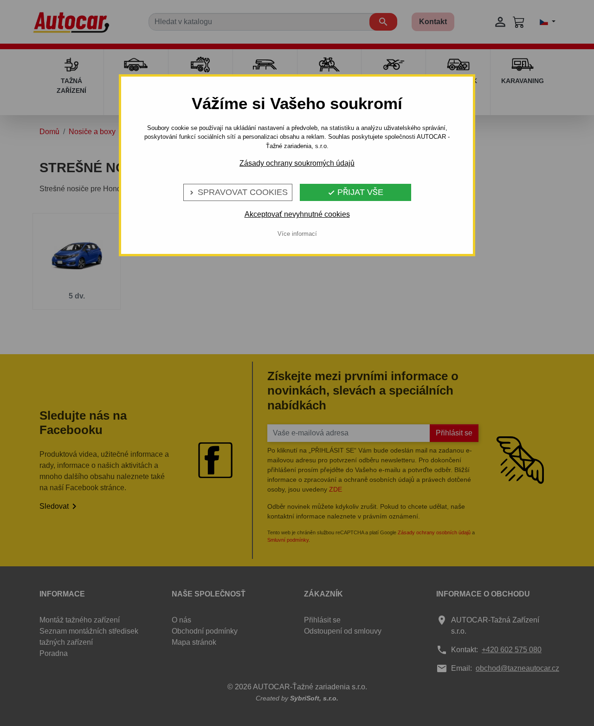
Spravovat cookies (238, 192)
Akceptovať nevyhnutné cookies (297, 214)
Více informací (297, 233)
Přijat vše (355, 192)
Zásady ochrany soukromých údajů (297, 163)
